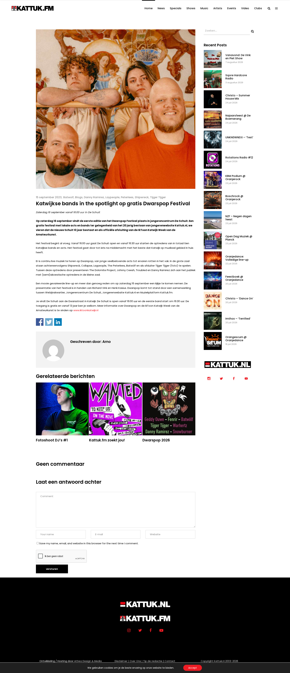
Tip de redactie (152, 661)
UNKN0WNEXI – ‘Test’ (239, 137)
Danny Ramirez (94, 197)
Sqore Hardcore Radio (236, 76)
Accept (192, 667)
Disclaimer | (122, 661)
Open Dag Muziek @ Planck (238, 238)
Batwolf (68, 197)
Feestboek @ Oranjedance (234, 278)
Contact (169, 661)
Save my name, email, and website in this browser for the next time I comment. (88, 543)
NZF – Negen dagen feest (238, 217)
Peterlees (127, 197)
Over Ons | (136, 661)
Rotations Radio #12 (239, 157)
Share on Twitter (49, 322)
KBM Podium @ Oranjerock (235, 177)
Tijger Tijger (158, 197)
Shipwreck (142, 197)
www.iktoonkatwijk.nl (85, 310)
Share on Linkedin (58, 322)
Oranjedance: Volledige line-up (237, 258)
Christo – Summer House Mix (237, 97)
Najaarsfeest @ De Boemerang (238, 117)
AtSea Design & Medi (87, 661)
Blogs (79, 197)
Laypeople (112, 197)
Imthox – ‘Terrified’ (238, 319)
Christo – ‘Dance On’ (239, 298)
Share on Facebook (39, 322)
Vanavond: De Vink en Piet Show (238, 56)
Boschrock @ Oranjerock (234, 197)
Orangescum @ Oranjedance (236, 338)
